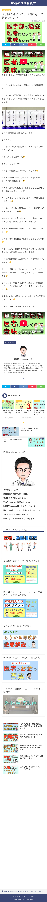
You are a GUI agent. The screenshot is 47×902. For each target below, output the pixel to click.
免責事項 (31, 896)
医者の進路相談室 (23, 3)
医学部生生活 (6, 10)
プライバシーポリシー (19, 896)
